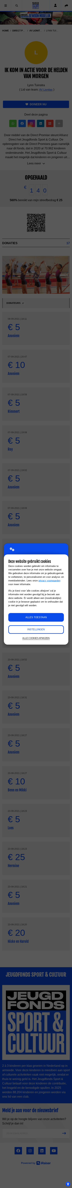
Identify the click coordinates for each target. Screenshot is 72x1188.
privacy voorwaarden (49, 580)
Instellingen (36, 629)
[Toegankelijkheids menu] (68, 1184)
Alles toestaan (36, 617)
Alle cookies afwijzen (36, 638)
